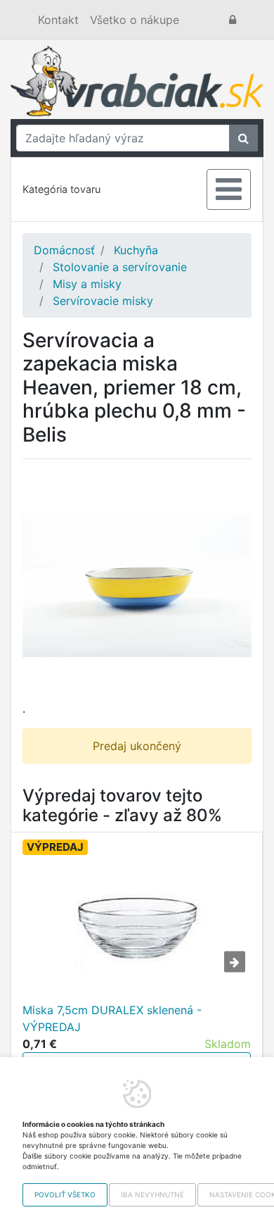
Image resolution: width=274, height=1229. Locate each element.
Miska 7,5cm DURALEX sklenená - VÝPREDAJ (112, 1018)
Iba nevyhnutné (152, 1194)
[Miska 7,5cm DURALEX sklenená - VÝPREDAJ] (137, 931)
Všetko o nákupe (134, 20)
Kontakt (58, 20)
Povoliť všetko (65, 1194)
